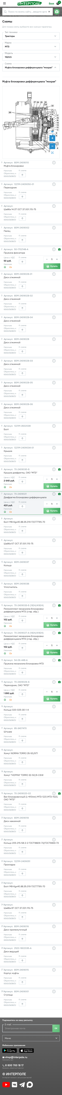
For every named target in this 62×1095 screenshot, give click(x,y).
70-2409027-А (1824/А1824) (29, 632)
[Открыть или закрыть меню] (4, 3)
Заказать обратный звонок (13, 1068)
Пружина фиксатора (14, 252)
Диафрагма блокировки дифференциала (25, 497)
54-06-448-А (21, 660)
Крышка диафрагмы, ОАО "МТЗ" (20, 472)
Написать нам (7, 1060)
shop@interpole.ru (16, 1057)
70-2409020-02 (22, 793)
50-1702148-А (21, 249)
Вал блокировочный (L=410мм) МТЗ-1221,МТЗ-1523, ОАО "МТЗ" (31, 798)
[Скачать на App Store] (27, 1050)
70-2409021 (20, 493)
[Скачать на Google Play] (10, 1050)
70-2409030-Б (22, 469)
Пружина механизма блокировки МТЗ (24, 663)
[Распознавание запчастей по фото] (57, 12)
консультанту (10, 176)
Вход (51, 3)
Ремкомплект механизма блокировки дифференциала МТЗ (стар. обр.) (24, 610)
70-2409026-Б (22, 682)
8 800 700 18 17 (14, 1065)
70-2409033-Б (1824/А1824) (29, 605)
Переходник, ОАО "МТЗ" (16, 685)
